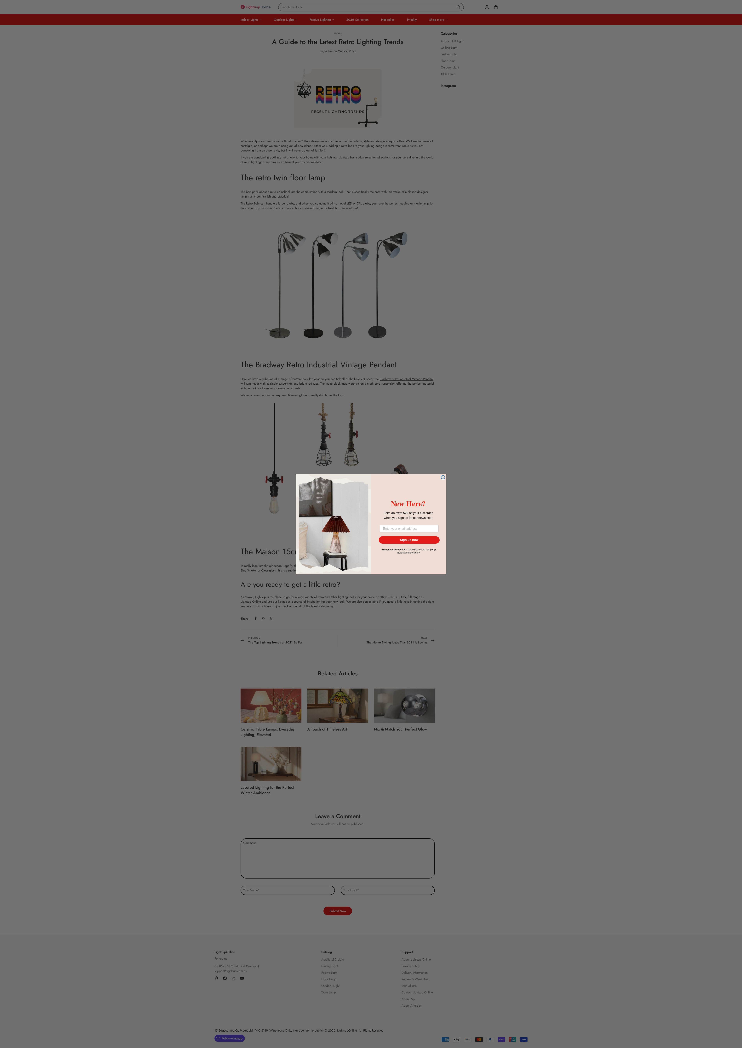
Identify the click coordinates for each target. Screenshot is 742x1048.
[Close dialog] (443, 477)
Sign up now (409, 540)
